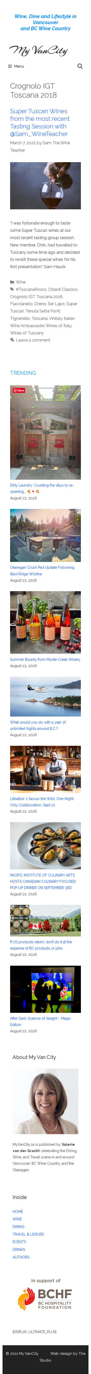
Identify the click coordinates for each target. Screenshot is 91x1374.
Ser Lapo (56, 303)
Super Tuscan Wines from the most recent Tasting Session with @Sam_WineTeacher (40, 122)
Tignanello (20, 318)
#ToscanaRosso (31, 289)
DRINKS (19, 1250)
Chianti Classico (63, 289)
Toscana (40, 318)
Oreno (40, 303)
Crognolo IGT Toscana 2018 (36, 296)
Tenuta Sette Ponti (43, 311)
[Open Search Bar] (80, 66)
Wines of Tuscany (27, 333)
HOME (18, 1212)
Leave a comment (33, 340)
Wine (21, 282)
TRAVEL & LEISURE (28, 1234)
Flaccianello (21, 303)
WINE (17, 1219)
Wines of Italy (58, 325)
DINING (19, 1227)
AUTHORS (21, 1257)
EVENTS (19, 1242)
